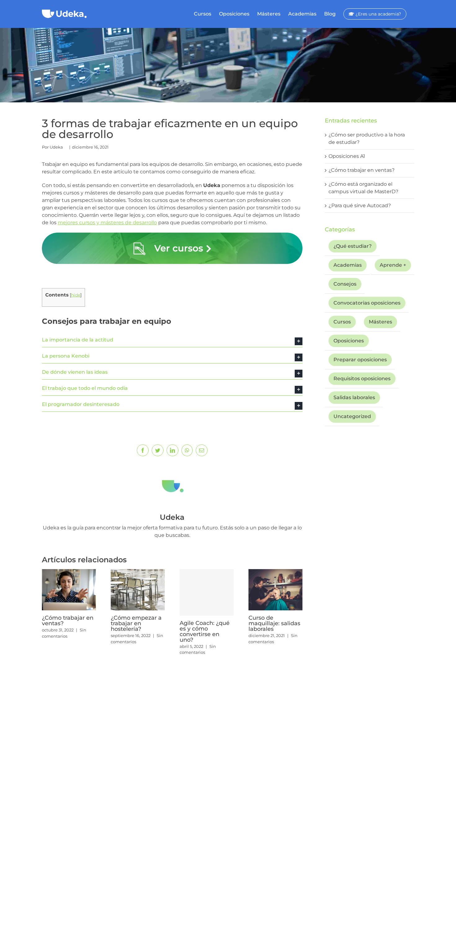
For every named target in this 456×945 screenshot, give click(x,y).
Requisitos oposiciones (362, 378)
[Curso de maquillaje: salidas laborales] (275, 589)
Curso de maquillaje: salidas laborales (274, 623)
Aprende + (393, 265)
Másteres (380, 322)
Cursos (342, 322)
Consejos (344, 284)
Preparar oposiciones (360, 360)
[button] (172, 339)
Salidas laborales (354, 397)
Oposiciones (348, 341)
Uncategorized (352, 416)
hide (75, 294)
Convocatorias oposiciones (366, 303)
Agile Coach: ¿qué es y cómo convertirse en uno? (205, 631)
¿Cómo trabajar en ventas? (67, 620)
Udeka (56, 147)
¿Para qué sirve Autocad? (360, 205)
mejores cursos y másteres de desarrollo (107, 222)
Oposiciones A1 (347, 156)
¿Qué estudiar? (352, 246)
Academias (347, 265)
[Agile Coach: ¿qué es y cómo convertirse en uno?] (207, 592)
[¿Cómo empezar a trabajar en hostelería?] (138, 589)
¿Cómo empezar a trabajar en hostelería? (136, 623)
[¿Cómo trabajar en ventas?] (69, 589)
